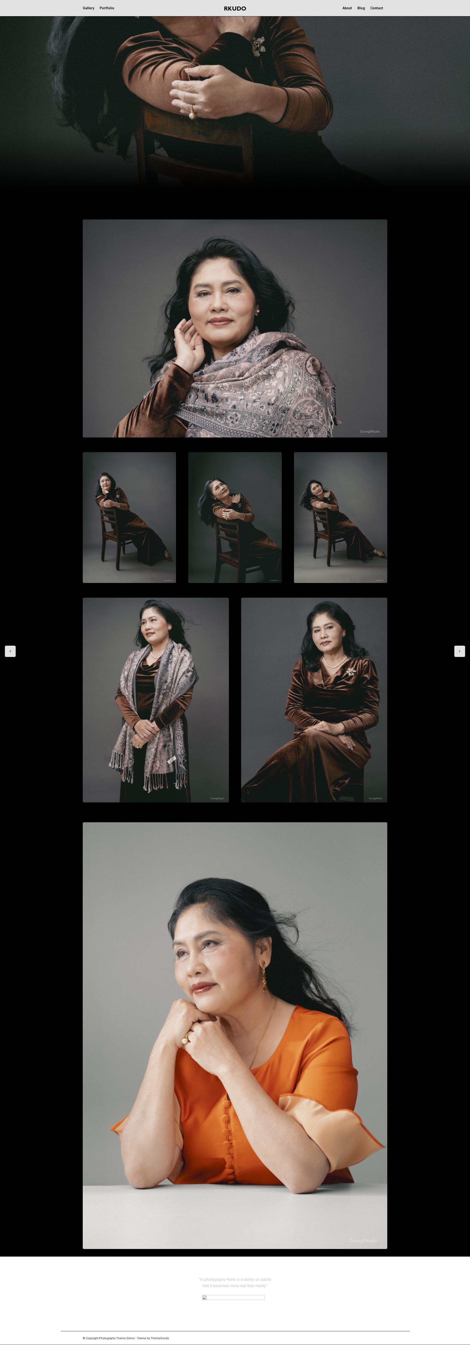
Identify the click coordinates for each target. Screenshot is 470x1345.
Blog (361, 8)
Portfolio (107, 8)
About (347, 8)
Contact (376, 8)
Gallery (88, 8)
